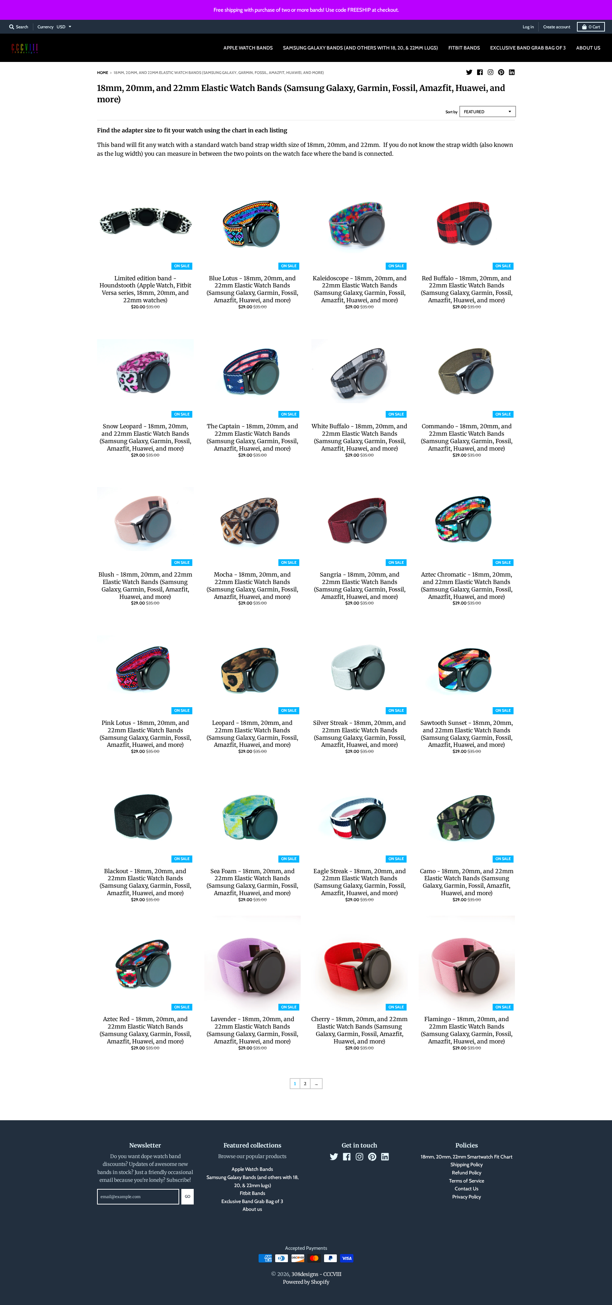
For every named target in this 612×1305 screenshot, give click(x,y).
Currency (45, 26)
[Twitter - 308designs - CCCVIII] (469, 72)
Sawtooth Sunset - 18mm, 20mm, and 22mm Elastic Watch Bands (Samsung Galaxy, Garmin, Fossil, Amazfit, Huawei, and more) (466, 733)
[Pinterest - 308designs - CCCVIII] (501, 72)
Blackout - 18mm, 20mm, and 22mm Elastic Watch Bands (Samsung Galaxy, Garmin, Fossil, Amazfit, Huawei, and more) (145, 882)
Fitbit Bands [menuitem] (464, 48)
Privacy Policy (466, 1197)
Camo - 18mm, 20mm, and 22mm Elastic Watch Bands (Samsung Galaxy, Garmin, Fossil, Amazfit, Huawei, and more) (467, 882)
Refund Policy (466, 1172)
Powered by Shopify (306, 1282)
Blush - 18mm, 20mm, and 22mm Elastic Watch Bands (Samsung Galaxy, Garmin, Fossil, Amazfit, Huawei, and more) (145, 585)
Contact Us (466, 1188)
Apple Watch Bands (252, 1169)
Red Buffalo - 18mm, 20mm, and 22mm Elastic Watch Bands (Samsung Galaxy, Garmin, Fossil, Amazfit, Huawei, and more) (466, 289)
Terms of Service (466, 1181)
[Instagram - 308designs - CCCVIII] (490, 72)
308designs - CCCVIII (316, 1274)
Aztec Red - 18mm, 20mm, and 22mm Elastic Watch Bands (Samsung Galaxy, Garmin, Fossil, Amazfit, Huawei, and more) (145, 1029)
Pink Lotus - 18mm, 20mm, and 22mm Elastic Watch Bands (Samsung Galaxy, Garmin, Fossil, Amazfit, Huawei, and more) (145, 733)
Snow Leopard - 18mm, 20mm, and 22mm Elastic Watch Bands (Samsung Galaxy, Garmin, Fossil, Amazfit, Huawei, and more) (145, 437)
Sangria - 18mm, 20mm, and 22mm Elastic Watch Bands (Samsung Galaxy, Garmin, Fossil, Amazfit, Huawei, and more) (360, 585)
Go (187, 1196)
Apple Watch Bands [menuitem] (248, 48)
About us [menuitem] (588, 48)
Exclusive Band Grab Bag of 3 (252, 1201)
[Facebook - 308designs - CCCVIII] (480, 72)
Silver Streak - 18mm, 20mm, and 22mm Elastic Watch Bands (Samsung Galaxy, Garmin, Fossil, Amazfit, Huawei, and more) (359, 733)
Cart (594, 26)
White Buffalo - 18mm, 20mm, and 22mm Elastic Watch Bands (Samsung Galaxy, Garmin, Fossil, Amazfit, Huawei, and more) (359, 437)
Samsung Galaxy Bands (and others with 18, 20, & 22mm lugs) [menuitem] (360, 48)
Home (102, 72)
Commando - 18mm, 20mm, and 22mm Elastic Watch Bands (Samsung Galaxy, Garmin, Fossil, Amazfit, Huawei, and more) (466, 437)
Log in (528, 26)
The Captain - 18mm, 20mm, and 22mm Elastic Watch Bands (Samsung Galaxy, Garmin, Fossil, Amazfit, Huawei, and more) (252, 437)
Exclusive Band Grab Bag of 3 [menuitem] (528, 48)
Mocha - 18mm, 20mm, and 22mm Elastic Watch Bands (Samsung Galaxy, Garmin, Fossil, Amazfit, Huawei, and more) (252, 585)
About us (252, 1209)
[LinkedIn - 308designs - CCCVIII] (512, 72)
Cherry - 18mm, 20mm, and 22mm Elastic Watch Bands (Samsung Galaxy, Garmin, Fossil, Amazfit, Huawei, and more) (359, 1029)
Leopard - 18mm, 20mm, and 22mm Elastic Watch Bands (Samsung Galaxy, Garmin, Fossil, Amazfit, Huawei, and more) (252, 733)
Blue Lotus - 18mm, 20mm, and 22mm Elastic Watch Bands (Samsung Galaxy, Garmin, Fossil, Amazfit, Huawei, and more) (252, 289)
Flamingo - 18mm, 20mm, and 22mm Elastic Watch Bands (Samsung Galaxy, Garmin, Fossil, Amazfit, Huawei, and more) (466, 1029)
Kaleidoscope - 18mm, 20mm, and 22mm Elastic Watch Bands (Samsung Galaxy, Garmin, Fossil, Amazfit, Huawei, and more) (360, 289)
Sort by (452, 111)
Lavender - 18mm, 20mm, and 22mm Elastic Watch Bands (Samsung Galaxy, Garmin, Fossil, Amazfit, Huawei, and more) (252, 1029)
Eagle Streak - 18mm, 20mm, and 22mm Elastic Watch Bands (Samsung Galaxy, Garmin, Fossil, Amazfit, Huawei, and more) (359, 882)
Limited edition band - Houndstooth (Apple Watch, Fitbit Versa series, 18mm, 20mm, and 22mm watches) (145, 289)
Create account (556, 26)
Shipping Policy (466, 1164)
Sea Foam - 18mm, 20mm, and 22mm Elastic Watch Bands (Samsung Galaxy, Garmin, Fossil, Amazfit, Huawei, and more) (252, 882)
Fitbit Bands (252, 1193)
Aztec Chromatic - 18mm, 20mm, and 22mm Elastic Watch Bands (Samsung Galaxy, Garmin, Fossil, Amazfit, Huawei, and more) (466, 585)
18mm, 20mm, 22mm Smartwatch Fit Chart (466, 1157)
